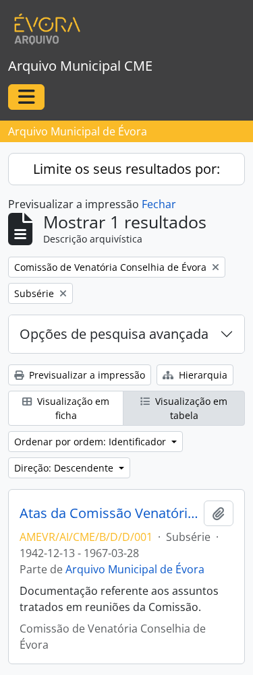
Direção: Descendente (65, 467)
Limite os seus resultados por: (126, 169)
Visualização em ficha (71, 408)
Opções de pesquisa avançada (114, 334)
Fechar (159, 204)
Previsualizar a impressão (85, 374)
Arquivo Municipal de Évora (134, 569)
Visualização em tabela (189, 408)
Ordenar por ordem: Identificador (91, 441)
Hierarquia (201, 374)
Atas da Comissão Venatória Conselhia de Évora (109, 513)
